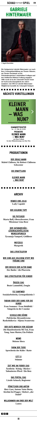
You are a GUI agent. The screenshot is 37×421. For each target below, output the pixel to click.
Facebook (2, 414)
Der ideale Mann (18, 159)
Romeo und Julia (19, 201)
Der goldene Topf (18, 210)
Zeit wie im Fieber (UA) (18, 366)
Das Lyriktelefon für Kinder (18, 276)
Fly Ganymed (19, 292)
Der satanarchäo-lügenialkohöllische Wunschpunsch (18, 231)
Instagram (5, 414)
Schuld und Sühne (18, 315)
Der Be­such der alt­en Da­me (18, 267)
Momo (18, 338)
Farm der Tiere (18, 347)
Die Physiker (19, 216)
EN (35, 3)
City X (18, 357)
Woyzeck (18, 243)
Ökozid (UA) (18, 282)
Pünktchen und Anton (18, 386)
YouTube (7, 414)
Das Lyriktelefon (18, 252)
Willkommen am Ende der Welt (18, 401)
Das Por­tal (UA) (18, 377)
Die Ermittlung (18, 171)
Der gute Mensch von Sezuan (18, 327)
